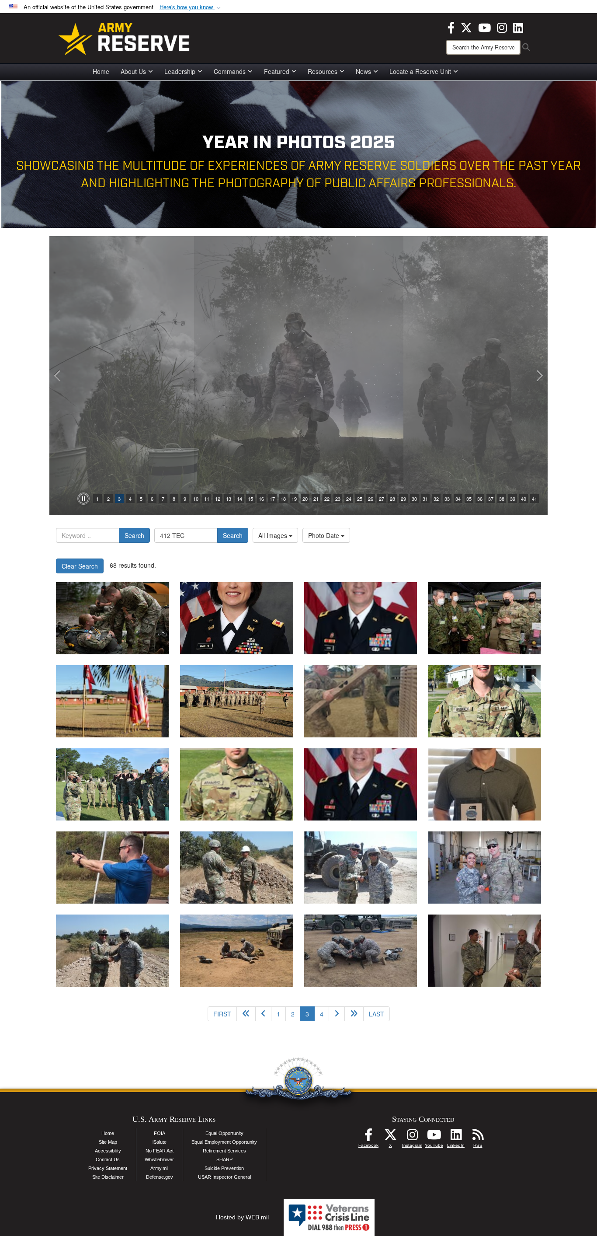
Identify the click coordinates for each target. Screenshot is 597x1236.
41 (534, 498)
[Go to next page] (337, 1013)
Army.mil (159, 1168)
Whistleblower (159, 1159)
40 (523, 498)
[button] (191, 7)
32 (436, 498)
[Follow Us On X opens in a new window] (390, 1137)
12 (217, 498)
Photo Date (324, 535)
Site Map (108, 1142)
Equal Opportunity (224, 1133)
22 (327, 498)
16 (261, 498)
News (363, 71)
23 (337, 498)
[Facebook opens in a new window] (451, 26)
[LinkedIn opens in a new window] (518, 26)
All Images (273, 535)
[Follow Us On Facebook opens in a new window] (368, 1137)
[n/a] (484, 618)
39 (512, 498)
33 (447, 498)
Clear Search (80, 566)
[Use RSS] (478, 1137)
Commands (230, 71)
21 (316, 498)
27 (381, 498)
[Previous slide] (58, 375)
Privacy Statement (107, 1168)
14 (239, 498)
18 (283, 498)
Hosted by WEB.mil (242, 1217)
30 (414, 498)
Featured (276, 71)
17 (272, 498)
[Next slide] (539, 375)
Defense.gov (159, 1177)
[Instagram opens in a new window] (502, 26)
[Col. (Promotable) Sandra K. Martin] (236, 618)
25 (359, 498)
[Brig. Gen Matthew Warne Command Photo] (360, 784)
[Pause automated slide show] (83, 498)
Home (101, 71)
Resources (322, 71)
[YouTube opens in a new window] (484, 26)
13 (228, 498)
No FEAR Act (160, 1150)
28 (392, 498)
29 (403, 498)
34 (458, 498)
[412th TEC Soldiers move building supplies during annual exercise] (112, 701)
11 (206, 498)
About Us (133, 71)
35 (469, 498)
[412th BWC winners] (484, 701)
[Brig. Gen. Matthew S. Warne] (360, 618)
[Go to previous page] (263, 1013)
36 (479, 498)
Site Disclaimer (108, 1177)
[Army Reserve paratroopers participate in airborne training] (112, 618)
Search (134, 535)
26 (370, 498)
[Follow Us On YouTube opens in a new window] (434, 1137)
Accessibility (108, 1150)
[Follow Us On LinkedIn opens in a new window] (456, 1137)
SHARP (224, 1159)
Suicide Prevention (224, 1168)
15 (250, 498)
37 (490, 498)
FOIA (159, 1133)
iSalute (160, 1142)
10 (195, 498)
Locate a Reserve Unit (420, 71)
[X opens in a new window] (466, 26)
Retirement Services (224, 1150)
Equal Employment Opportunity (224, 1142)
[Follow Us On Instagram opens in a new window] (412, 1137)
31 (425, 498)
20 (305, 498)
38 (501, 498)
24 (348, 498)
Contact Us (108, 1159)
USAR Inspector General (224, 1177)
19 (294, 498)
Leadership (179, 71)
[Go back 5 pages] (246, 1013)
